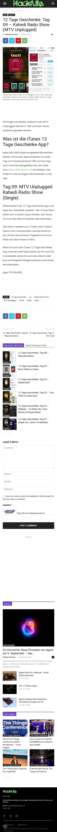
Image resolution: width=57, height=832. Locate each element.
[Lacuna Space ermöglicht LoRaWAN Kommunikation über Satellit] (42, 728)
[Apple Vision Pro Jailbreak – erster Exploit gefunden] (10, 676)
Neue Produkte (9, 645)
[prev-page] (4, 432)
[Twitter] (12, 40)
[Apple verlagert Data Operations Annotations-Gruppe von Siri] (10, 702)
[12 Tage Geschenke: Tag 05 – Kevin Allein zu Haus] (10, 370)
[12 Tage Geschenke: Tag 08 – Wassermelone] (10, 357)
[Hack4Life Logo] (28, 4)
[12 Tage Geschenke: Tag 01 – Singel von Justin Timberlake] (10, 424)
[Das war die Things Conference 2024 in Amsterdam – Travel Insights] (15, 728)
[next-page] (9, 432)
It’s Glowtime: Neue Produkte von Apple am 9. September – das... (28, 651)
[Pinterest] (18, 40)
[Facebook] (5, 40)
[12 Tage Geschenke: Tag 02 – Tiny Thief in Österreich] (10, 397)
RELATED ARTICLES (13, 345)
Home (5, 10)
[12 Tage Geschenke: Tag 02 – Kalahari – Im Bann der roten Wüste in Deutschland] (10, 410)
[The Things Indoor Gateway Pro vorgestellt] (15, 757)
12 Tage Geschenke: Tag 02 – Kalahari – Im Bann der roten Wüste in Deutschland (33, 409)
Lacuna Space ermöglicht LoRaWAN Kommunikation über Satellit (41, 742)
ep (30, 297)
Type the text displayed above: (31, 513)
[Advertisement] (28, 110)
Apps (12, 10)
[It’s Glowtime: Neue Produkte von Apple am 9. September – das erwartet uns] (28, 628)
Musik (22, 300)
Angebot (20, 10)
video (37, 300)
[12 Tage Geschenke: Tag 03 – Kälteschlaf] (10, 384)
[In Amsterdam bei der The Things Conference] (42, 757)
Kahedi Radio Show (41, 297)
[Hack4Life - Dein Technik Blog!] (10, 791)
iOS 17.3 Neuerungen (28, 686)
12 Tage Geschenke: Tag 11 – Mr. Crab (41, 334)
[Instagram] (16, 815)
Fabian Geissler (11, 34)
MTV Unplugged (10, 300)
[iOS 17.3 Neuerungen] (10, 689)
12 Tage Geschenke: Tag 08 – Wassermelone (15, 334)
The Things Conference (12, 735)
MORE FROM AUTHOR (36, 345)
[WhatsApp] (24, 40)
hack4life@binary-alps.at (16, 806)
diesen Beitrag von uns (20, 169)
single (29, 300)
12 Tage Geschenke (18, 297)
